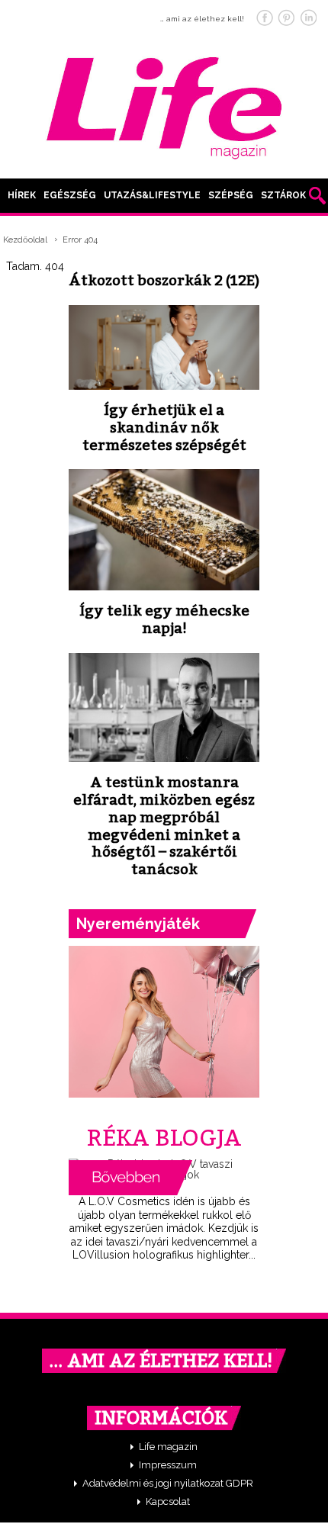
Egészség (69, 195)
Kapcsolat (168, 1501)
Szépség (230, 195)
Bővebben (130, 1177)
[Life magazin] (164, 105)
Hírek (22, 195)
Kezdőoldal (25, 240)
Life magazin (168, 1446)
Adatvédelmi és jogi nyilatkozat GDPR (167, 1483)
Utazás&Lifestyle (152, 195)
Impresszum (168, 1465)
